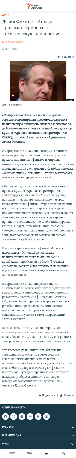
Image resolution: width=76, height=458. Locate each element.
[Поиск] (64, 453)
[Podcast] (46, 416)
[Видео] (46, 453)
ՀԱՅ (12, 453)
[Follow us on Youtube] (22, 416)
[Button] (65, 57)
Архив (6, 15)
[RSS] (38, 416)
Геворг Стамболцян (14, 42)
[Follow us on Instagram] (30, 416)
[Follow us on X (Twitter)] (13, 416)
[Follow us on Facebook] (5, 416)
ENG (29, 453)
